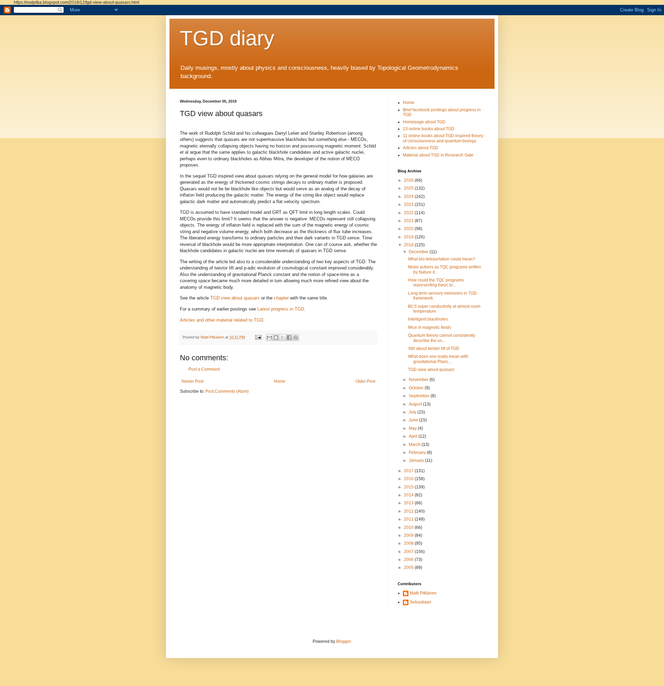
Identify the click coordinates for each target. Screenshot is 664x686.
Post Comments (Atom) (227, 391)
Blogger (343, 641)
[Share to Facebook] (289, 337)
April (413, 436)
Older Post (365, 381)
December (419, 251)
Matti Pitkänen (423, 593)
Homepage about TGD (424, 122)
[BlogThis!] (276, 337)
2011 (409, 519)
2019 (409, 237)
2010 (409, 527)
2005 (409, 567)
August (416, 404)
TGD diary (227, 38)
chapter (281, 298)
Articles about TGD (420, 147)
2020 (409, 228)
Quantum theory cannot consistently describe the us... (441, 338)
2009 (409, 535)
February (418, 452)
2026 (409, 180)
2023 (409, 204)
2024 (409, 196)
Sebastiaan (420, 602)
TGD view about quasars (235, 298)
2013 (409, 503)
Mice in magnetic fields (429, 327)
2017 (409, 470)
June (414, 420)
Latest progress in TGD (280, 309)
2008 (409, 543)
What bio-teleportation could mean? (441, 259)
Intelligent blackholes (428, 319)
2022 (409, 212)
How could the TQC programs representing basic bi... (436, 282)
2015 (409, 487)
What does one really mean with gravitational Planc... (438, 359)
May (413, 428)
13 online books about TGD (428, 128)
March (415, 444)
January (417, 460)
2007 (409, 551)
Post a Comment (204, 369)
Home (279, 381)
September (420, 395)
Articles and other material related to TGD (221, 320)
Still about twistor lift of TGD (433, 348)
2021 (409, 220)
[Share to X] (282, 337)
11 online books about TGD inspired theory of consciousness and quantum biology (443, 138)
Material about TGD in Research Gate (438, 155)
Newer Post (192, 381)
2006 (409, 559)
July (413, 412)
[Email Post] (257, 337)
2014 (409, 495)
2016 (409, 478)
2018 (409, 244)
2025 (409, 188)
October (417, 387)
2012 (409, 511)
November (419, 379)
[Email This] (269, 337)
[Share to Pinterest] (295, 337)
